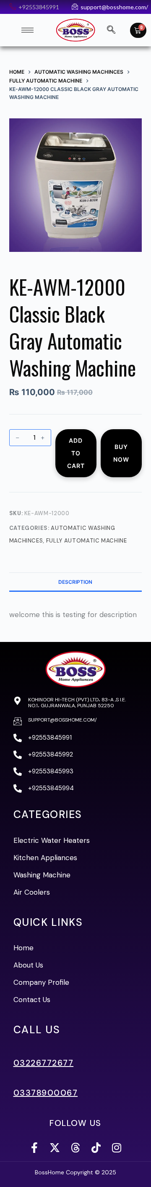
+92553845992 (50, 754)
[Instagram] (116, 1147)
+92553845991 (50, 737)
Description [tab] (75, 582)
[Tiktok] (96, 1147)
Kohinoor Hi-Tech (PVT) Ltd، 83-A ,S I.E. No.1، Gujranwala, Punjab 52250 (77, 702)
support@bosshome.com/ (62, 719)
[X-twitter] (54, 1147)
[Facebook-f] (34, 1147)
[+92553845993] (17, 771)
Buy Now (121, 453)
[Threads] (75, 1147)
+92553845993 (50, 771)
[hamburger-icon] (27, 30)
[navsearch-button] (111, 30)
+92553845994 (51, 788)
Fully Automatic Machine (86, 540)
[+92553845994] (17, 788)
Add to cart (76, 453)
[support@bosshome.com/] (17, 721)
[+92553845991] (17, 738)
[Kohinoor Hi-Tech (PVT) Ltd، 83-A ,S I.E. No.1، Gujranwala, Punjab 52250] (17, 701)
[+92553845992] (17, 755)
